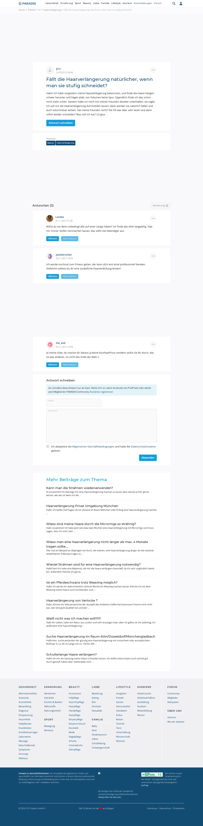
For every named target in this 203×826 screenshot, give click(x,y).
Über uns (174, 711)
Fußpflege (74, 697)
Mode (72, 732)
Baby (94, 726)
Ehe (94, 702)
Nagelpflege (75, 736)
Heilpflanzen (25, 723)
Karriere (127, 3)
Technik (120, 723)
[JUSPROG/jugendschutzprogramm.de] (152, 774)
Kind (94, 730)
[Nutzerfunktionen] (180, 3)
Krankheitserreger (28, 732)
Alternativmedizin (28, 693)
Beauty (87, 3)
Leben (95, 738)
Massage (23, 741)
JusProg (144, 785)
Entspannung (26, 715)
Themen (32, 9)
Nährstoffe (50, 706)
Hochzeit (96, 706)
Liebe (96, 3)
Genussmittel (123, 706)
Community (173, 693)
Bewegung (49, 726)
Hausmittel (24, 719)
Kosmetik (73, 727)
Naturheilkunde (27, 745)
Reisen (119, 719)
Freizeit (120, 697)
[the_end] (51, 344)
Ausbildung (143, 702)
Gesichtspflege (76, 702)
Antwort (53, 411)
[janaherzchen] (51, 256)
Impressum (152, 808)
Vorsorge (23, 753)
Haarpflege (74, 706)
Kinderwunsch (99, 734)
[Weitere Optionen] (153, 69)
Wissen (141, 715)
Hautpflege (74, 715)
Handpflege (75, 710)
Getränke (49, 697)
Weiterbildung (144, 710)
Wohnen (120, 741)
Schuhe (73, 741)
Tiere (118, 727)
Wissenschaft (123, 736)
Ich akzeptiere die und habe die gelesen (103, 448)
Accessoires (75, 693)
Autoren (171, 717)
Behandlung (25, 706)
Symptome (24, 749)
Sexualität (97, 710)
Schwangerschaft (101, 747)
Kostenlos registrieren (101, 391)
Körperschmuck (77, 723)
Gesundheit (52, 3)
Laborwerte (25, 736)
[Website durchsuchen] (174, 3)
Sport (78, 3)
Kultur (119, 715)
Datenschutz (165, 808)
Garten (119, 702)
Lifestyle (116, 3)
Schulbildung (98, 743)
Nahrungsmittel (52, 710)
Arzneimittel (25, 702)
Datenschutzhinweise (143, 446)
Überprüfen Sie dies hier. (110, 797)
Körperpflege (75, 719)
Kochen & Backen (53, 702)
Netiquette (173, 702)
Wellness (23, 758)
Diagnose (23, 710)
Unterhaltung (123, 732)
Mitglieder (172, 697)
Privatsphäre (178, 808)
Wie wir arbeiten (175, 721)
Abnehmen (50, 693)
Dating (95, 697)
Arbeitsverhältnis (146, 697)
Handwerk (121, 710)
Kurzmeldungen (143, 3)
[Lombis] (50, 218)
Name (51, 400)
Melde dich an (98, 387)
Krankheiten (25, 727)
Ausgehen (121, 693)
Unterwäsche (76, 745)
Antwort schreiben (61, 122)
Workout (48, 730)
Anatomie (24, 697)
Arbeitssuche (144, 693)
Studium (141, 706)
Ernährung (66, 3)
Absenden (148, 457)
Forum (157, 3)
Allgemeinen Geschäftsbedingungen (93, 446)
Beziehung (97, 693)
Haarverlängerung (52, 9)
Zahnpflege (74, 749)
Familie (105, 3)
